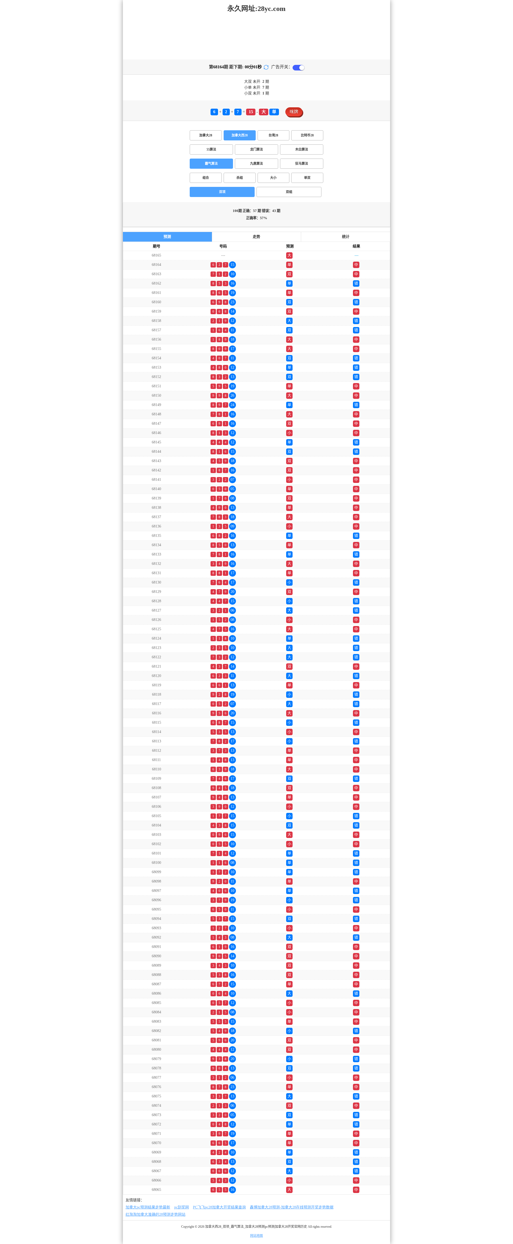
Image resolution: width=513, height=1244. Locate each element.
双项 (222, 192)
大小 (273, 178)
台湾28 (273, 135)
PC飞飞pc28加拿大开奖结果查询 (219, 1207)
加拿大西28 (240, 135)
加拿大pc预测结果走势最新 (148, 1207)
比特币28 (307, 135)
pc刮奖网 (181, 1207)
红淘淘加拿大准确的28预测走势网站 (155, 1214)
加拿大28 (205, 135)
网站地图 (256, 1236)
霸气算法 (211, 164)
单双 (307, 178)
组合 (206, 178)
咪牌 (294, 111)
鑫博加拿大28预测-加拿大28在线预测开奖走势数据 (291, 1207)
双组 (289, 192)
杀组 (239, 178)
